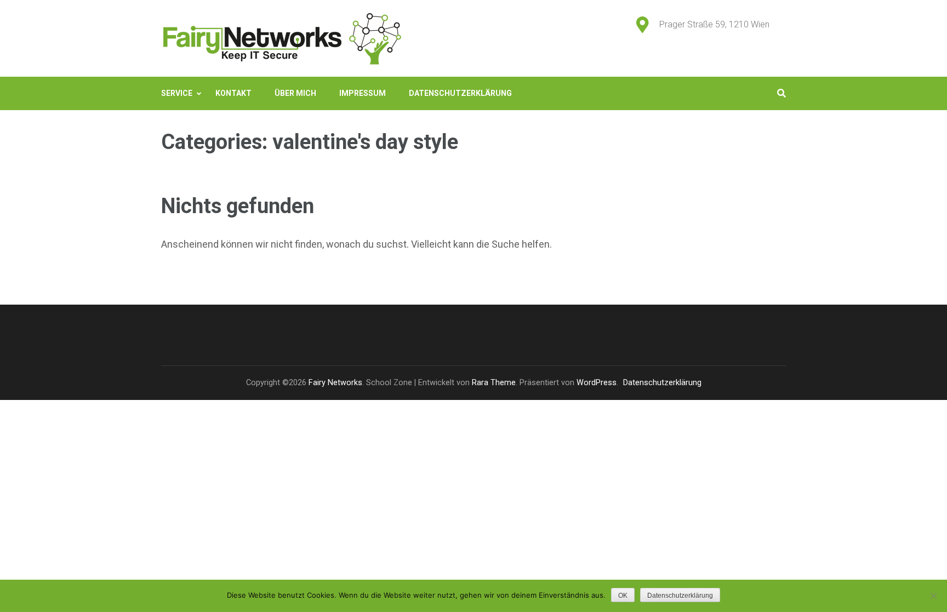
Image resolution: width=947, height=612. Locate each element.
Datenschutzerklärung (460, 93)
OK (622, 595)
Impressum (362, 93)
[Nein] (933, 595)
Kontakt (233, 93)
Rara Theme (494, 382)
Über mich (295, 93)
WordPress (597, 382)
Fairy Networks (335, 382)
